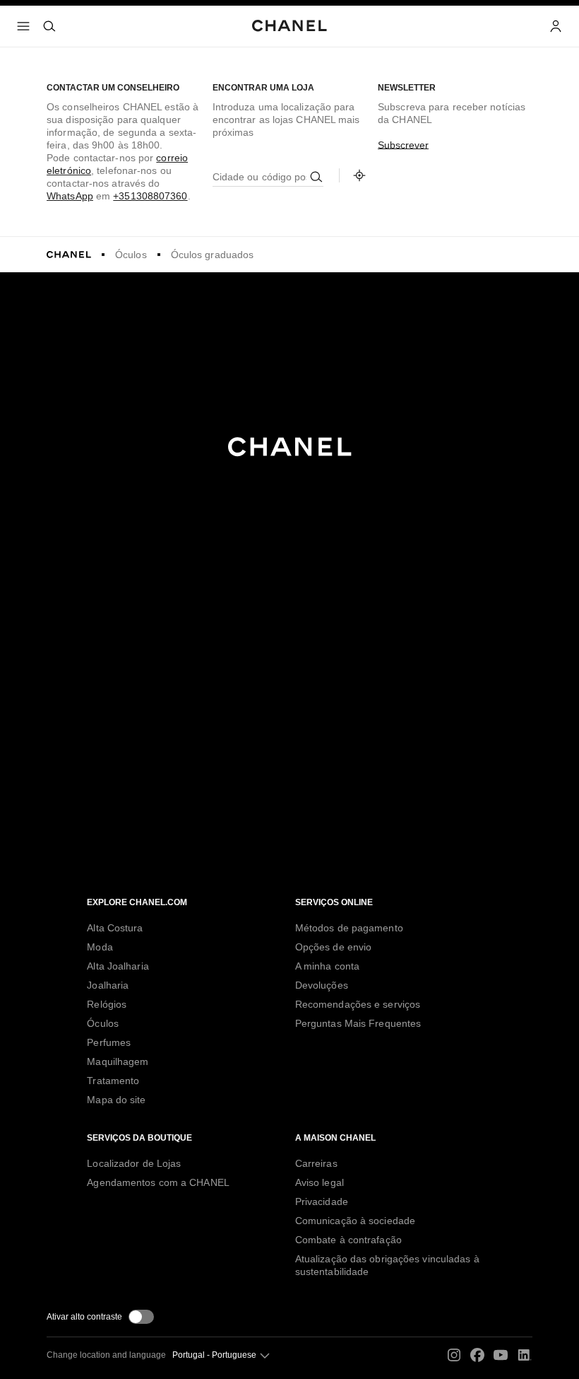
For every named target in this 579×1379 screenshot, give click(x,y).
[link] (359, 175)
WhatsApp (70, 196)
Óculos (131, 254)
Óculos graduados (212, 254)
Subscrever (403, 145)
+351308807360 (150, 196)
